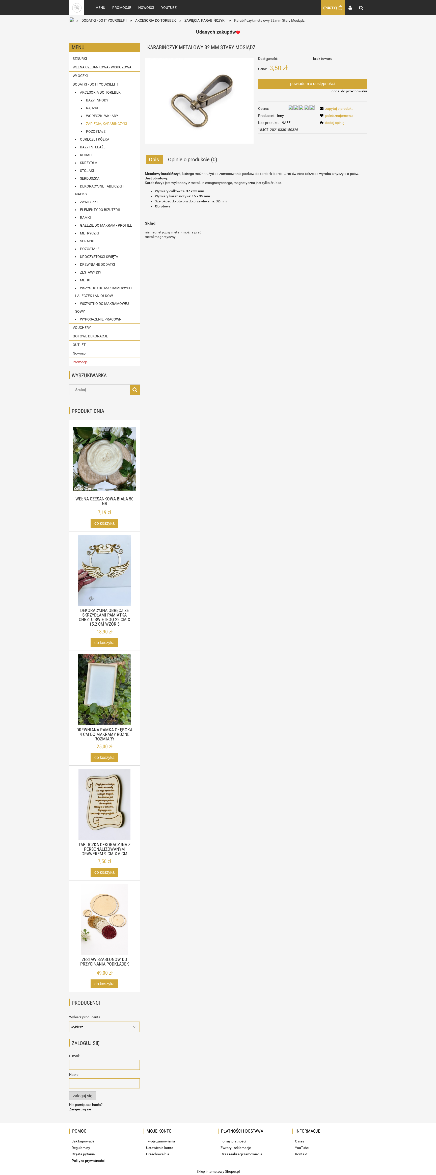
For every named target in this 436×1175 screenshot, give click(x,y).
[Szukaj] (135, 390)
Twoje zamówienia (160, 1141)
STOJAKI (87, 171)
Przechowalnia (157, 1154)
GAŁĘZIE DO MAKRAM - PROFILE (106, 225)
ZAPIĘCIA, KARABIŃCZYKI (106, 124)
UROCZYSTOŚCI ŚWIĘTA (99, 257)
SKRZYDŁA (88, 163)
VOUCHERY (82, 328)
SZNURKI (80, 59)
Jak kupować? (83, 1141)
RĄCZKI (92, 108)
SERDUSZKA (89, 178)
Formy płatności (233, 1141)
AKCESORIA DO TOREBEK (100, 92)
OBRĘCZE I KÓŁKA (94, 139)
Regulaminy (81, 1148)
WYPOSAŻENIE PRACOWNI (101, 319)
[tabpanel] (256, 205)
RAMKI (85, 218)
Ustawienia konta (159, 1148)
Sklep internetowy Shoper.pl (218, 1171)
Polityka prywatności (88, 1161)
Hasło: (74, 1075)
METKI (85, 280)
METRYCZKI (89, 233)
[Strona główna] (76, 7)
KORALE (86, 155)
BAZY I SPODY (97, 100)
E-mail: (74, 1056)
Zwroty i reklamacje (236, 1148)
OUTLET (79, 345)
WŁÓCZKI (80, 76)
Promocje (80, 362)
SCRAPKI (87, 241)
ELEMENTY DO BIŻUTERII (100, 210)
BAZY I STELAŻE (92, 147)
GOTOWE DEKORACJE (90, 336)
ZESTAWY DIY (90, 272)
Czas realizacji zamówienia (241, 1154)
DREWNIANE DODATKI (97, 264)
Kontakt (301, 1154)
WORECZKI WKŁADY (102, 116)
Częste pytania (83, 1154)
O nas (299, 1141)
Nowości (79, 353)
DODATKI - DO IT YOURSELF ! (95, 84)
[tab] (154, 159)
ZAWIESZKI (89, 202)
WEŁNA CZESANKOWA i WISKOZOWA (102, 67)
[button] (335, 108)
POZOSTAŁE (95, 131)
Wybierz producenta (84, 1017)
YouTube (302, 1148)
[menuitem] (100, 7)
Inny (280, 116)
